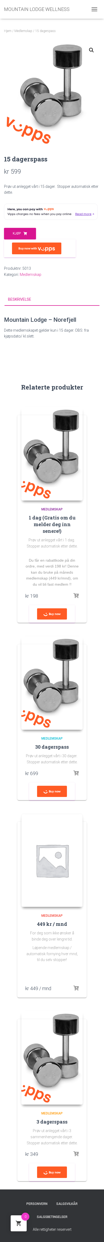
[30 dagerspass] (52, 683)
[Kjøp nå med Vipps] (40, 248)
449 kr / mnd (52, 924)
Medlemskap (23, 31)
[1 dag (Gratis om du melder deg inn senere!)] (52, 454)
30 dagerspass (52, 747)
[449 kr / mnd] (52, 860)
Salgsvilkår (67, 1204)
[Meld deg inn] (76, 988)
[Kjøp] (76, 595)
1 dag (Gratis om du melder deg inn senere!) (52, 524)
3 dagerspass (52, 1121)
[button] (91, 50)
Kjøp (17, 233)
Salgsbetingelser (52, 1217)
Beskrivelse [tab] (19, 299)
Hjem (7, 31)
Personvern (36, 1204)
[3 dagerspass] (52, 1058)
